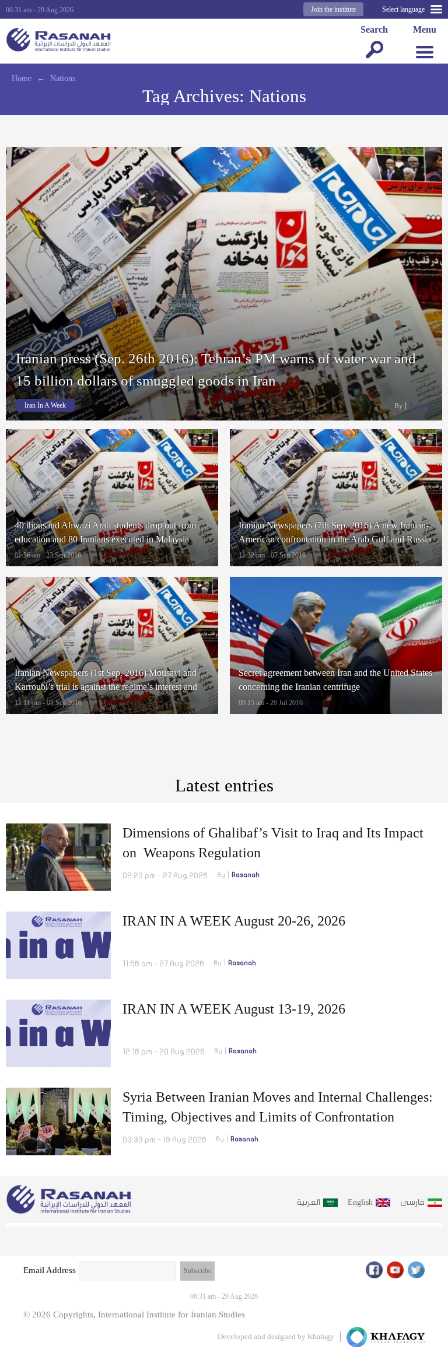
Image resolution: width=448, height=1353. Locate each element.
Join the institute (333, 9)
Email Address (49, 1270)
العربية (308, 1202)
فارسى (412, 1202)
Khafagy (320, 1336)
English (360, 1202)
